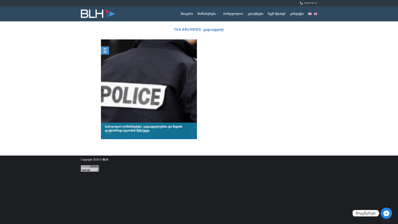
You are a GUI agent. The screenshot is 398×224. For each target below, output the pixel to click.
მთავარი (187, 13)
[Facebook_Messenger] (386, 213)
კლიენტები (255, 13)
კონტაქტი (297, 13)
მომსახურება (207, 13)
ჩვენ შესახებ (276, 13)
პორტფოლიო (233, 13)
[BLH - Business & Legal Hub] (98, 14)
